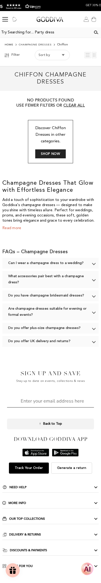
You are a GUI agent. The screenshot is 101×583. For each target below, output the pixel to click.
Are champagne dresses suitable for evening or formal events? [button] (47, 312)
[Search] (96, 32)
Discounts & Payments (28, 550)
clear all (74, 106)
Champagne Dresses (35, 45)
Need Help (18, 487)
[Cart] (93, 19)
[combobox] (45, 32)
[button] (88, 55)
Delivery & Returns (25, 534)
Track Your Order (29, 468)
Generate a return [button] (71, 468)
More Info (17, 503)
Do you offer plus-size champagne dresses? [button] (44, 328)
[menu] (5, 19)
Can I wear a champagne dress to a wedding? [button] (46, 263)
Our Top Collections (27, 519)
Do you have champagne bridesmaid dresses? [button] (46, 295)
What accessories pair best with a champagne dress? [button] (46, 279)
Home (9, 45)
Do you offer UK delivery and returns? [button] (39, 341)
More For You (21, 566)
